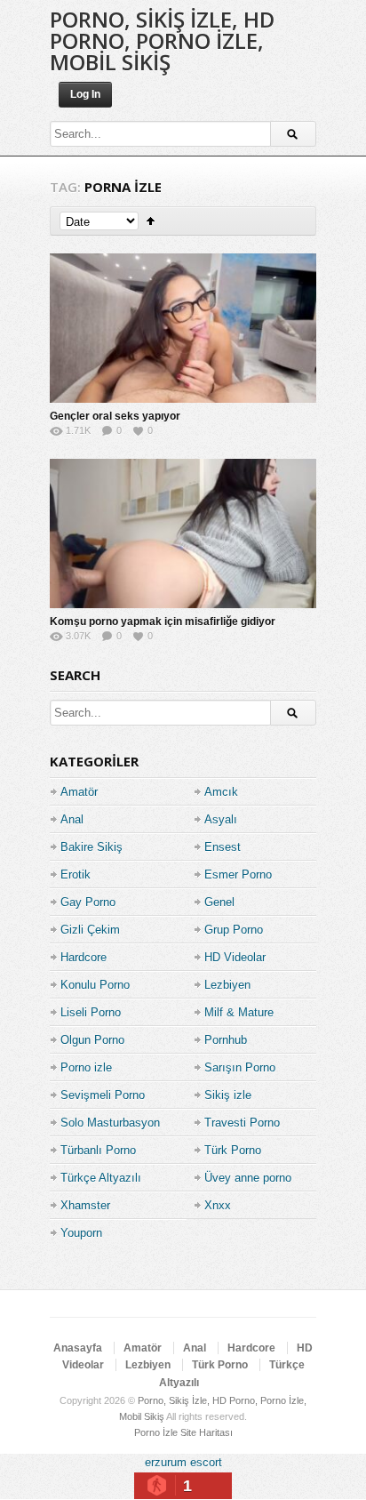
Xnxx (217, 1205)
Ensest (222, 847)
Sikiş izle (227, 1095)
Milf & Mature (239, 1012)
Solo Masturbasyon (110, 1122)
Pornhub (225, 1040)
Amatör (79, 791)
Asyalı (220, 819)
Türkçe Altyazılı (100, 1177)
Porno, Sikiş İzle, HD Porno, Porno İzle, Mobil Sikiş (162, 40)
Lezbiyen (227, 984)
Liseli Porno (90, 1012)
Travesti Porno (242, 1122)
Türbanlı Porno (98, 1150)
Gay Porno (87, 902)
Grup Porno (233, 929)
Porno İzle (156, 1432)
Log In (85, 94)
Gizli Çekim (90, 929)
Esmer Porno (238, 874)
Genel (219, 902)
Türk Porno (232, 1150)
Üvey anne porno (247, 1177)
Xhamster (85, 1205)
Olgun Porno (92, 1040)
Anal (72, 819)
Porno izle (86, 1067)
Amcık (221, 791)
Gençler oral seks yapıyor (115, 416)
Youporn (81, 1232)
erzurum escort (183, 1462)
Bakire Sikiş (91, 847)
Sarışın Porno (239, 1067)
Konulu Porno (95, 984)
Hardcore (83, 957)
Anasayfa (77, 1348)
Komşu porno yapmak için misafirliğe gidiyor (162, 621)
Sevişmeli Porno (102, 1095)
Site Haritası (206, 1432)
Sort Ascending (150, 221)
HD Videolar (235, 957)
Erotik (75, 874)
